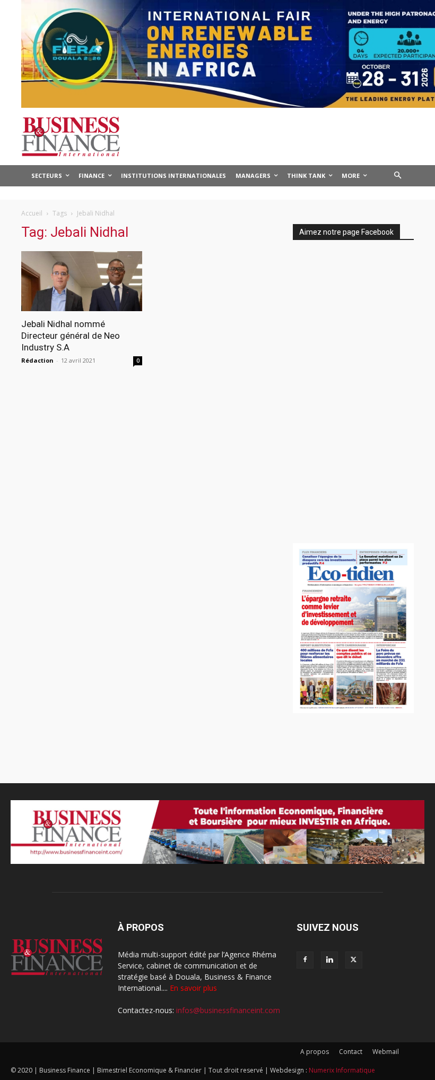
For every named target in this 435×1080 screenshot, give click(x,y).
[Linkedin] (329, 960)
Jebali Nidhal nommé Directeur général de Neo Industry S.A (70, 336)
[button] (398, 176)
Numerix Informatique (342, 1070)
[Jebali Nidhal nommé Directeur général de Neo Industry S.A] (81, 281)
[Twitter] (353, 960)
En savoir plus (193, 988)
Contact (350, 1051)
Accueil (31, 213)
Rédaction (37, 360)
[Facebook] (305, 960)
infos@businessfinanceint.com (228, 1010)
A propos (314, 1051)
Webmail (385, 1051)
